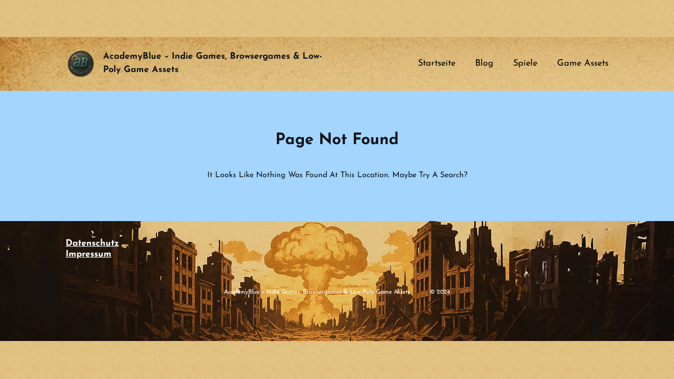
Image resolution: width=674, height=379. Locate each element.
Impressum (89, 254)
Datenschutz (92, 243)
